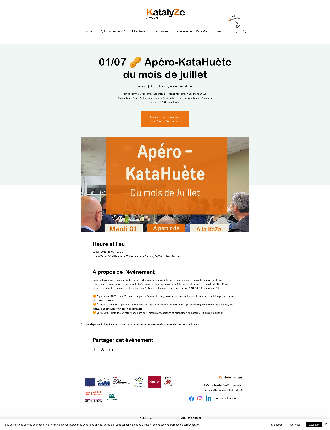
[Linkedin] (208, 398)
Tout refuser (294, 424)
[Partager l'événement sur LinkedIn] (111, 349)
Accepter (314, 424)
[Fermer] (326, 424)
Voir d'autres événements (165, 121)
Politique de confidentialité (184, 424)
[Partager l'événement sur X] (102, 349)
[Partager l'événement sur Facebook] (94, 349)
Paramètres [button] (276, 424)
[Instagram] (200, 398)
